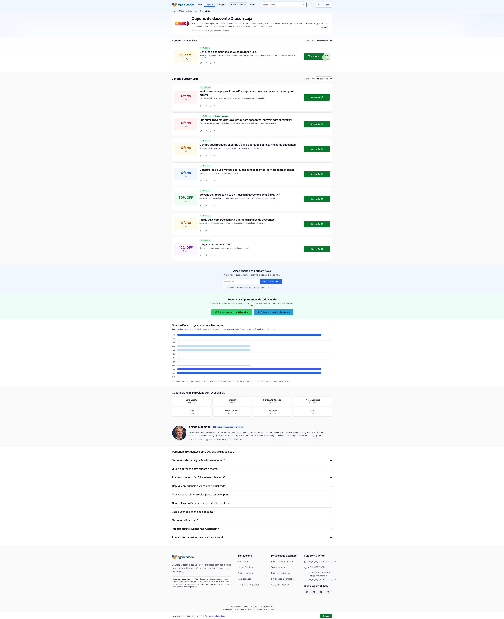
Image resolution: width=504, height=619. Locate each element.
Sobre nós (243, 561)
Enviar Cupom (324, 4)
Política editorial (246, 573)
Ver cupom (314, 56)
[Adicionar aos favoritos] (210, 63)
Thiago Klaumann (200, 427)
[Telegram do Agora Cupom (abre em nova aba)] (321, 592)
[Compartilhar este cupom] (214, 63)
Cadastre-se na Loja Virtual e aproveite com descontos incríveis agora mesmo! (246, 169)
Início (174, 11)
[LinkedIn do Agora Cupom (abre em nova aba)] (307, 592)
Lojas (208, 4)
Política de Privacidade (282, 561)
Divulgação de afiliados (283, 579)
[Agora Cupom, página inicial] (183, 5)
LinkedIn (240, 440)
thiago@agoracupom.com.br (321, 561)
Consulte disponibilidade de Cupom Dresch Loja (228, 51)
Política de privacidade (215, 616)
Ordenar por (309, 41)
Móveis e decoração (188, 11)
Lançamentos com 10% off (215, 244)
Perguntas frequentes (248, 584)
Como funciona (245, 567)
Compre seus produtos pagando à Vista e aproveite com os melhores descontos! (247, 144)
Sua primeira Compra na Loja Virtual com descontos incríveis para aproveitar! (245, 119)
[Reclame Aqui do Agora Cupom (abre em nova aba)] (314, 592)
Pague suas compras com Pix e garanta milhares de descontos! (237, 219)
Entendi (326, 616)
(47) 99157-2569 (315, 567)
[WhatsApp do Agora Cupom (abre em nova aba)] (328, 592)
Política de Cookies (280, 573)
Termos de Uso (278, 567)
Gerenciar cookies (280, 584)
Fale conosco (244, 579)
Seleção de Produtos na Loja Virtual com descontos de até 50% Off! (239, 194)
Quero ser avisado (271, 281)
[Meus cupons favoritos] (311, 5)
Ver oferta (315, 97)
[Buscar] (304, 4)
